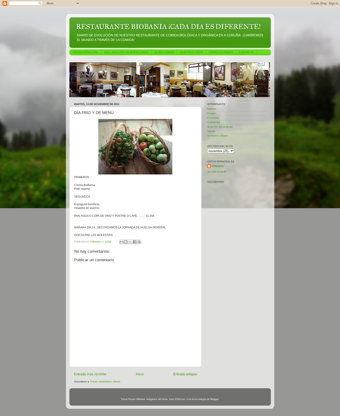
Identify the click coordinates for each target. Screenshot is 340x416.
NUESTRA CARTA (191, 52)
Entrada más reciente (90, 374)
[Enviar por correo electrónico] (121, 241)
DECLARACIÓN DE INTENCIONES (126, 52)
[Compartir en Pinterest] (139, 241)
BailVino (211, 108)
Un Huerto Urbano (217, 135)
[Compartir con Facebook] (134, 241)
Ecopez (211, 113)
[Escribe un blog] (126, 241)
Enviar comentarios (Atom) (105, 381)
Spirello (211, 131)
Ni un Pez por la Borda (219, 126)
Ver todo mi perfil (216, 171)
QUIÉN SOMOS (164, 52)
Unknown (218, 166)
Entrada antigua (185, 374)
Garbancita (213, 122)
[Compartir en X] (130, 241)
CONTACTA (246, 52)
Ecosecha (213, 117)
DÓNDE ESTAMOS (221, 52)
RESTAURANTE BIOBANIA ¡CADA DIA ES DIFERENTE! (168, 26)
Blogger (214, 399)
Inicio (140, 374)
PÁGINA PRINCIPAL (85, 52)
